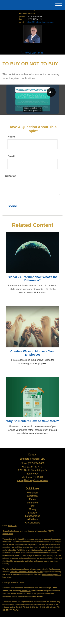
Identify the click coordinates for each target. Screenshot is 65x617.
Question (10, 176)
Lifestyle (32, 512)
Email (11, 156)
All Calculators (32, 522)
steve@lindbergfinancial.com (40, 22)
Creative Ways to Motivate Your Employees (32, 353)
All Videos (32, 519)
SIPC (28, 590)
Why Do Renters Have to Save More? (32, 421)
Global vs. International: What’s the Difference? (33, 278)
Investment (32, 495)
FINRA (23, 590)
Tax (32, 505)
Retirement (32, 492)
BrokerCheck (7, 533)
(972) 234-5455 (34, 52)
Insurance (32, 502)
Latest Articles (32, 515)
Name (11, 136)
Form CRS (12, 525)
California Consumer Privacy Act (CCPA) (26, 571)
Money (32, 509)
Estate (32, 499)
